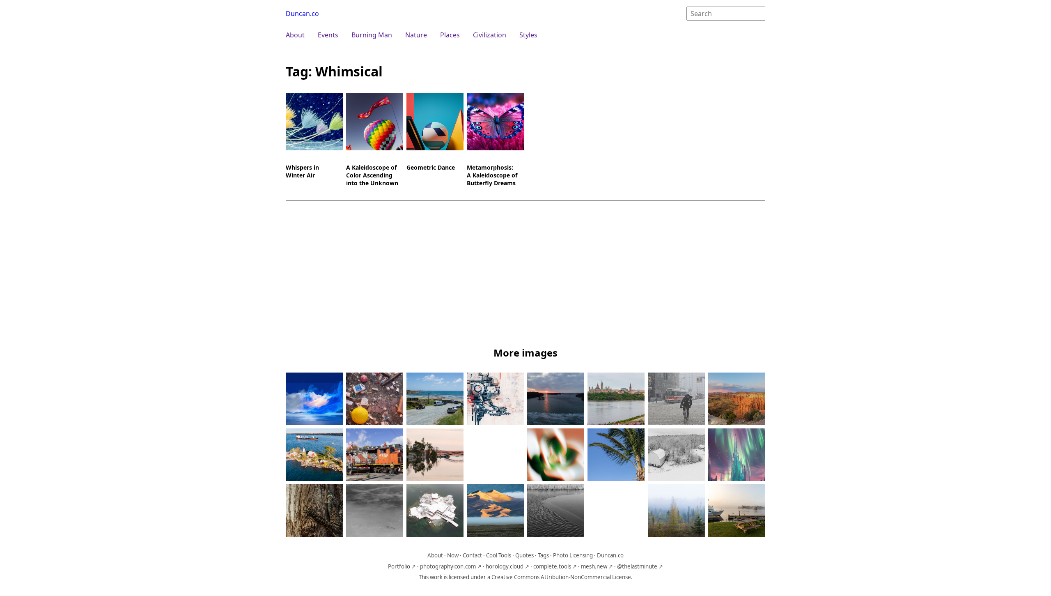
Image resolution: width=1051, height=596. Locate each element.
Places (450, 34)
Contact (472, 555)
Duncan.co (302, 13)
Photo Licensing (573, 555)
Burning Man (371, 34)
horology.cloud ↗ (507, 566)
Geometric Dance (430, 167)
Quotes (524, 555)
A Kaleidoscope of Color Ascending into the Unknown (372, 175)
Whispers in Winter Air (302, 171)
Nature (416, 34)
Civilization (489, 34)
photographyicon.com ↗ (451, 566)
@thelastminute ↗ (640, 566)
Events (328, 34)
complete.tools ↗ (555, 566)
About (295, 34)
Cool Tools (498, 555)
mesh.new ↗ (597, 566)
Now (453, 555)
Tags (543, 555)
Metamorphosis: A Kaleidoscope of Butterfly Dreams (492, 175)
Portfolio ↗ (402, 566)
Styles (528, 34)
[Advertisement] (525, 275)
